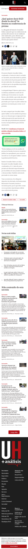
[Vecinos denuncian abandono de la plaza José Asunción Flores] (22, 365)
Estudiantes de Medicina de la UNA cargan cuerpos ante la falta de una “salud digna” (11, 388)
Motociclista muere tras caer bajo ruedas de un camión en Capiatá (9, 344)
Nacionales (5, 15)
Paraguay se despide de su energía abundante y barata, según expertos (14, 253)
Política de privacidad (11, 543)
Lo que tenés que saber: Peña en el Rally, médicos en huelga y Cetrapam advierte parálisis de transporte (14, 274)
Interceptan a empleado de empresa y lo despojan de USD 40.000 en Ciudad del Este (11, 411)
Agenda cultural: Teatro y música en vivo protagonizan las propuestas (14, 280)
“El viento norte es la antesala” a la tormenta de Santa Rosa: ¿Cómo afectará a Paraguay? (13, 259)
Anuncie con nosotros (19, 471)
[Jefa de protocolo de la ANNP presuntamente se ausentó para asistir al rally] (22, 320)
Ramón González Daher (9, 199)
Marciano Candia (19, 313)
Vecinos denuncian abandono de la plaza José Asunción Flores (9, 367)
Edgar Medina (18, 425)
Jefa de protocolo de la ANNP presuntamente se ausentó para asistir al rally (10, 322)
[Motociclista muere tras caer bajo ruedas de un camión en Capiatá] (22, 342)
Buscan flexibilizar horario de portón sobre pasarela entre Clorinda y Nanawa (9, 223)
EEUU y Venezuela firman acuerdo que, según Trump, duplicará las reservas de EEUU (9, 211)
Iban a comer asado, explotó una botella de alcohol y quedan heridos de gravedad (9, 299)
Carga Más (14, 432)
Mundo (3, 207)
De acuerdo (14, 546)
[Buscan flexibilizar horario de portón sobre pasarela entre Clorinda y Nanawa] (22, 221)
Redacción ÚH (15, 226)
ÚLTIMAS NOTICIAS (17, 8)
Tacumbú (22, 199)
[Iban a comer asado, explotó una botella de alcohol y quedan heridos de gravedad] (22, 296)
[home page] (14, 3)
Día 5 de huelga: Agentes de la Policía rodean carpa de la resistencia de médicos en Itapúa (14, 266)
